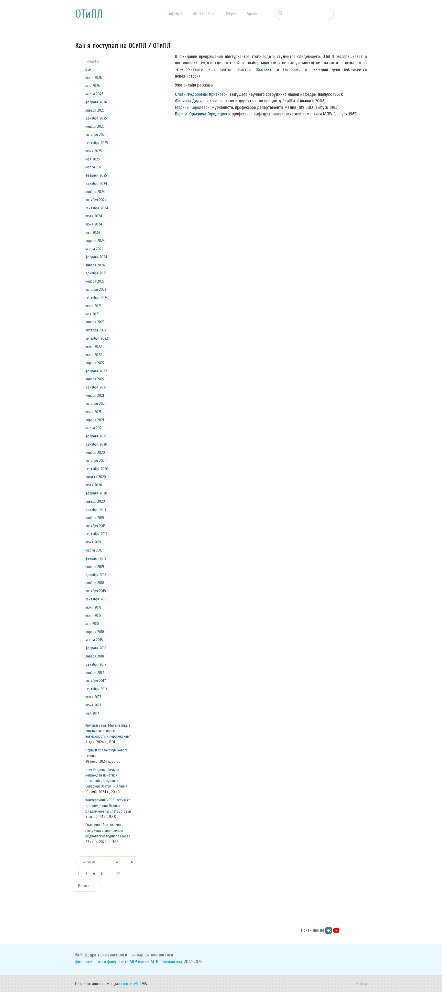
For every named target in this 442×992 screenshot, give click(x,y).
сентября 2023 (96, 297)
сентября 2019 (96, 534)
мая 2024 (92, 232)
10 (102, 874)
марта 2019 (94, 550)
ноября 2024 (95, 191)
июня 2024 (93, 224)
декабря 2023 (96, 273)
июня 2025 (93, 151)
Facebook (291, 69)
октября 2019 (95, 526)
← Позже (89, 862)
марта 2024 (94, 248)
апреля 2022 (95, 363)
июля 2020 (93, 485)
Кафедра (174, 13)
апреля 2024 (95, 240)
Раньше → (86, 885)
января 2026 (95, 110)
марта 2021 (94, 428)
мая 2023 (92, 314)
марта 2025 (94, 167)
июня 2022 (93, 354)
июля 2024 (93, 216)
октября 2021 (95, 403)
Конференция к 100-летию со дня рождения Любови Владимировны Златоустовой (108, 806)
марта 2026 (94, 94)
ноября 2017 (94, 672)
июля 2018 (93, 607)
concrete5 (129, 983)
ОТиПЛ (89, 14)
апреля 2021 (94, 420)
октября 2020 (96, 460)
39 (118, 874)
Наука (231, 13)
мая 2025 (92, 159)
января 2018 (94, 656)
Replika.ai (290, 101)
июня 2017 (93, 705)
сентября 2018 (96, 599)
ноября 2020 (95, 452)
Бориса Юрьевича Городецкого (202, 114)
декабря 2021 (95, 387)
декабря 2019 (95, 509)
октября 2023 (95, 289)
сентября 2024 (96, 208)
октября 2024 (96, 200)
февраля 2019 (95, 558)
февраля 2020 (96, 493)
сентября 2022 (96, 338)
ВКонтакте (264, 69)
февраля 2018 (95, 648)
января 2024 (95, 265)
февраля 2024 (96, 257)
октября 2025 (95, 134)
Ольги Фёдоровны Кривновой (201, 94)
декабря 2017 (95, 664)
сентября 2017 (96, 688)
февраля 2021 (95, 436)
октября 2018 (95, 591)
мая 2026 (92, 85)
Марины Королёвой (192, 107)
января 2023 (94, 322)
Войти (361, 983)
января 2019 (94, 566)
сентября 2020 (96, 469)
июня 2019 (93, 542)
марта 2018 (94, 640)
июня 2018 (93, 615)
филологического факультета (101, 961)
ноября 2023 (94, 281)
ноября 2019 (94, 517)
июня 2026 (93, 77)
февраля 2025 (96, 175)
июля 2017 (93, 697)
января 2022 (95, 379)
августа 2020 (95, 477)
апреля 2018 (94, 632)
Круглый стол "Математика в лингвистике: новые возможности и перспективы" (108, 731)
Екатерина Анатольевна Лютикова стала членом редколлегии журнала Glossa (107, 830)
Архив (252, 13)
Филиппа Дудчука (191, 101)
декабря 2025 (96, 118)
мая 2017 (92, 713)
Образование (204, 13)
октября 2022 (95, 330)
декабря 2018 (95, 575)
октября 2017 (95, 680)
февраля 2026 (96, 102)
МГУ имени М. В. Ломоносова (156, 961)
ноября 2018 (94, 582)
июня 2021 (93, 411)
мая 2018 (92, 623)
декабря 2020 (96, 444)
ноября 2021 (94, 395)
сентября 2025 (96, 143)
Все (88, 69)
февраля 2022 (96, 371)
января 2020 (95, 501)
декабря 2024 (96, 183)
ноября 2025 (95, 126)
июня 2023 (93, 306)
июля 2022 (93, 346)
